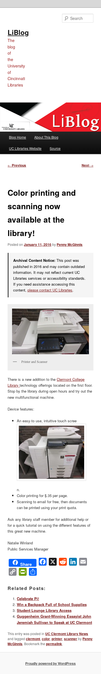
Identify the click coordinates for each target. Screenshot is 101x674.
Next (87, 165)
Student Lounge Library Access (44, 610)
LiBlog (18, 32)
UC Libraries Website (25, 148)
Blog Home (17, 137)
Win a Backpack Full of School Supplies (52, 604)
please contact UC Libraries (49, 290)
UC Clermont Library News (66, 633)
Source (55, 148)
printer (57, 638)
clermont (33, 638)
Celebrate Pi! (28, 598)
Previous (17, 165)
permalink (54, 643)
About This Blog (46, 137)
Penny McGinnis (69, 244)
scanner (70, 638)
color (46, 638)
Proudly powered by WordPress (50, 663)
